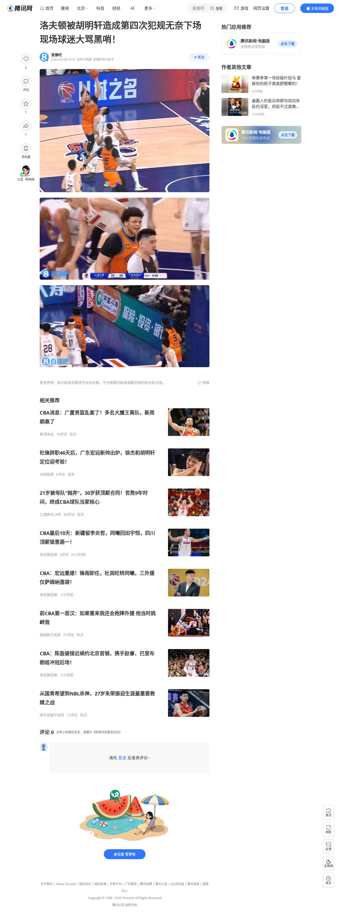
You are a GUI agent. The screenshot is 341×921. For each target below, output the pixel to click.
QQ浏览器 (177, 884)
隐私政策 (100, 884)
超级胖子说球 (50, 635)
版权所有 (131, 905)
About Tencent (66, 884)
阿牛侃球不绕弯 (52, 715)
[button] (287, 43)
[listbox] (124, 557)
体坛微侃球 (48, 554)
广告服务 (131, 884)
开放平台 (116, 884)
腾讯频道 (193, 884)
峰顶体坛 (47, 434)
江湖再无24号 (50, 514)
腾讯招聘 (146, 884)
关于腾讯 (47, 884)
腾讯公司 (118, 905)
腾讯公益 (161, 884)
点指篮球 (47, 474)
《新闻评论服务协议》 (107, 732)
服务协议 (85, 884)
